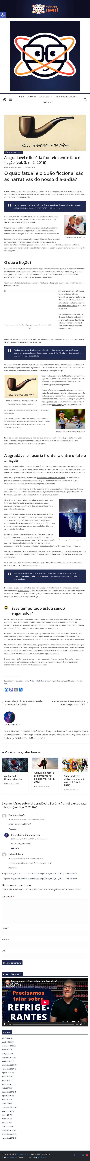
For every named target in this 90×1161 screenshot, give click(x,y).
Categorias (45, 96)
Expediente (48, 102)
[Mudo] (81, 1024)
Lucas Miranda (30, 167)
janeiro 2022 (7, 1061)
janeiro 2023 (7, 1042)
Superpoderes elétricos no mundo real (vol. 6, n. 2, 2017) (74, 780)
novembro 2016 (8, 1138)
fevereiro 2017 (7, 1130)
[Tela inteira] (85, 1024)
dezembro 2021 (8, 1065)
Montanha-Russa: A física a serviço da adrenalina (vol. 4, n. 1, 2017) (68, 703)
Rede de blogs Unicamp (66, 96)
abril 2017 (6, 1122)
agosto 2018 (6, 1111)
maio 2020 (6, 1088)
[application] (45, 1002)
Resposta (12, 829)
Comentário (8, 896)
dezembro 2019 (8, 1092)
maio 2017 (6, 1119)
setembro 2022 (8, 1046)
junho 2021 (6, 1080)
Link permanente (39, 819)
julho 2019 (6, 1099)
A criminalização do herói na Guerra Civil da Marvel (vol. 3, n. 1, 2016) (24, 703)
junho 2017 (6, 1115)
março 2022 (6, 1053)
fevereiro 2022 (7, 1057)
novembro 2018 (8, 1107)
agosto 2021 (6, 1073)
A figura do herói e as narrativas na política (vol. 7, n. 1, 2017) (44, 777)
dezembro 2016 (8, 1134)
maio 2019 (6, 1103)
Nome (5, 928)
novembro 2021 (8, 1069)
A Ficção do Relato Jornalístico (41, 681)
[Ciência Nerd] (45, 1)
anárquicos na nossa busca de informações (42, 659)
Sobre (30, 96)
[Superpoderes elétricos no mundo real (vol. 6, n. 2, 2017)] (75, 759)
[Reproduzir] (5, 1024)
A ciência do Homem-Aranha (13, 778)
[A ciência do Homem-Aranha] (15, 759)
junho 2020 (6, 1084)
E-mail (5, 939)
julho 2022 (6, 1050)
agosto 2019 (6, 1096)
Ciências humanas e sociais (13, 152)
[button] (3, 15)
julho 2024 (6, 1038)
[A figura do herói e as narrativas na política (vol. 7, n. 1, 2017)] (45, 759)
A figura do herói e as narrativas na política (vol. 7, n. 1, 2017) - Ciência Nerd (44, 873)
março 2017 (6, 1126)
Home (21, 96)
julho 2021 (6, 1076)
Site (3, 950)
